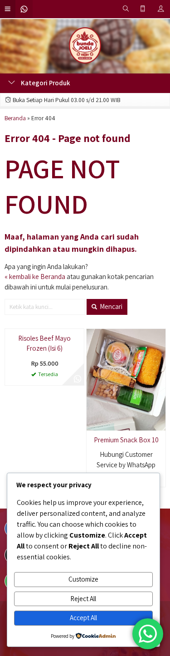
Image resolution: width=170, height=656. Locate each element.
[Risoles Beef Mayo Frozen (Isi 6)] (44, 378)
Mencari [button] (110, 306)
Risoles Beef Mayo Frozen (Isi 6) (44, 445)
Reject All (83, 598)
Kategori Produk (44, 82)
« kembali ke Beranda (35, 276)
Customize (83, 579)
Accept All (83, 617)
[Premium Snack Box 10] (126, 378)
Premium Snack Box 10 (126, 440)
